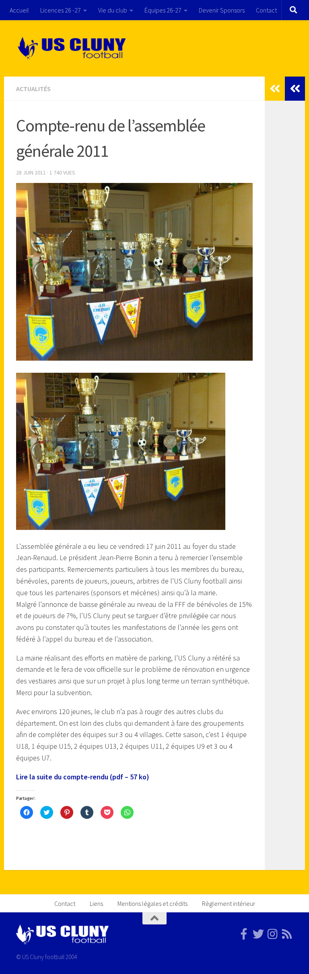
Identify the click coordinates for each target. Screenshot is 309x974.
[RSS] (287, 934)
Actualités (33, 89)
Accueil (19, 10)
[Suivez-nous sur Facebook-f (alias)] (243, 934)
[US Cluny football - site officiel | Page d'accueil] (73, 48)
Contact (266, 10)
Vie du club (112, 10)
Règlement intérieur (228, 903)
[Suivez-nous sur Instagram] (272, 934)
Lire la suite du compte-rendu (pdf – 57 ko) (82, 776)
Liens (96, 903)
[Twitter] (258, 934)
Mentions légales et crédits (152, 903)
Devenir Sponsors (222, 10)
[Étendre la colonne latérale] (295, 89)
